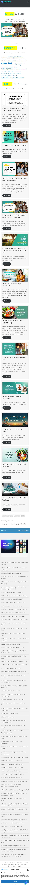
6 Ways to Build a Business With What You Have (14, 612)
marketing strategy (4, 66)
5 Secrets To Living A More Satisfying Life (12, 599)
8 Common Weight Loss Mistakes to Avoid (12, 764)
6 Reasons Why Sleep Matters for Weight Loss (14, 671)
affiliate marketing (4, 56)
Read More (7, 125)
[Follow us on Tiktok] (28, 530)
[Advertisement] (15, 5)
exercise (22, 60)
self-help (16, 73)
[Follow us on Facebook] (23, 530)
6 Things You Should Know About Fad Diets (13, 774)
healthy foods (21, 63)
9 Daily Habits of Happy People (10, 713)
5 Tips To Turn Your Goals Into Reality (11, 668)
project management (4, 71)
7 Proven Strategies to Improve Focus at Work (13, 845)
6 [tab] (17, 43)
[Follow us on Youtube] (21, 530)
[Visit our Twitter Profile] (26, 883)
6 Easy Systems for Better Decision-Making (13, 823)
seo (20, 73)
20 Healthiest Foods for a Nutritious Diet (12, 767)
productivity (24, 69)
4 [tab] (15, 43)
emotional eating (16, 60)
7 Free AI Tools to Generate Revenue (14, 145)
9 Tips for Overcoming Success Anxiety (12, 606)
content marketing (15, 58)
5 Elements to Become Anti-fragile (11, 644)
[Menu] (28, 1)
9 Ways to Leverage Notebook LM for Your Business (15, 619)
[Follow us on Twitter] (19, 530)
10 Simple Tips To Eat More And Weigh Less (13, 616)
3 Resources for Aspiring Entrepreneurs (12, 777)
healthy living (17, 65)
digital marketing (22, 58)
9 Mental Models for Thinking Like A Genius (13, 647)
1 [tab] (11, 43)
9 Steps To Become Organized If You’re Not (13, 699)
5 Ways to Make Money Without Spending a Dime (14, 819)
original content (7, 69)
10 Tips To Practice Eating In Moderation (12, 592)
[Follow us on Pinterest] (26, 530)
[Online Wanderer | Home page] (8, 2)
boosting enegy (3, 58)
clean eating (9, 58)
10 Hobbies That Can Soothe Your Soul (12, 691)
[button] (28, 869)
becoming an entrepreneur (16, 57)
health (10, 63)
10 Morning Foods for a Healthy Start (11, 771)
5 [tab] (16, 43)
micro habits (11, 66)
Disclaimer (10, 866)
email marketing (9, 60)
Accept (15, 881)
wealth (15, 77)
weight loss (21, 77)
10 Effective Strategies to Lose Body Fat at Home (14, 609)
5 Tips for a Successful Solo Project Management (14, 665)
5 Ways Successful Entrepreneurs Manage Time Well (15, 790)
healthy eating (15, 63)
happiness (4, 63)
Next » (23, 516)
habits (26, 60)
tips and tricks (7, 77)
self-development (7, 73)
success (15, 75)
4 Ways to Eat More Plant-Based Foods (12, 826)
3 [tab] (13, 43)
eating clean (3, 60)
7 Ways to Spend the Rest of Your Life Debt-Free (14, 781)
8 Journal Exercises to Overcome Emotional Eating (14, 661)
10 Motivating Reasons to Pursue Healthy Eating (14, 595)
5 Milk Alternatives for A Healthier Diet (12, 760)
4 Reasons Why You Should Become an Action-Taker (15, 757)
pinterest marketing (17, 69)
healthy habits (3, 64)
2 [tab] (12, 43)
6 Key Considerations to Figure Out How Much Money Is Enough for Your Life (14, 250)
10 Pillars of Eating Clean (8, 717)
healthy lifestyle (10, 65)
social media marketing (6, 75)
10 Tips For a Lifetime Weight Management (13, 602)
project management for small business (14, 71)
